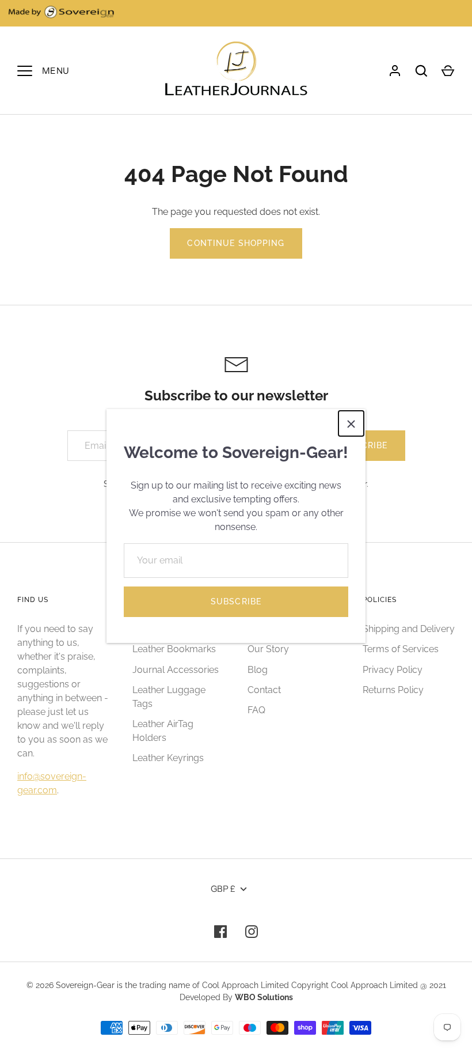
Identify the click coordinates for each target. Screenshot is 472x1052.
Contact (264, 689)
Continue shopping (235, 243)
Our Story (268, 649)
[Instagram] (251, 931)
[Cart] (447, 71)
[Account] (395, 71)
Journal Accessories (175, 669)
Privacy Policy (392, 669)
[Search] (421, 71)
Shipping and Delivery (409, 628)
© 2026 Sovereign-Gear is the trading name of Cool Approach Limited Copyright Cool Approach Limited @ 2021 (236, 985)
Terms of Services (401, 649)
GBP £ (223, 888)
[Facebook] (220, 931)
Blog (258, 669)
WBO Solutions (264, 997)
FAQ (256, 710)
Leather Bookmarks (174, 649)
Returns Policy (393, 689)
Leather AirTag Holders (162, 730)
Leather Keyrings (168, 757)
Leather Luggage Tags (168, 696)
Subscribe (236, 601)
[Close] (351, 423)
